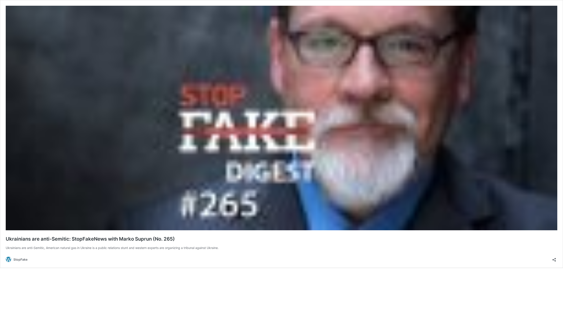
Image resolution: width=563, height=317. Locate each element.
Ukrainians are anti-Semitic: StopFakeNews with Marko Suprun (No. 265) (90, 239)
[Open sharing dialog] (554, 258)
